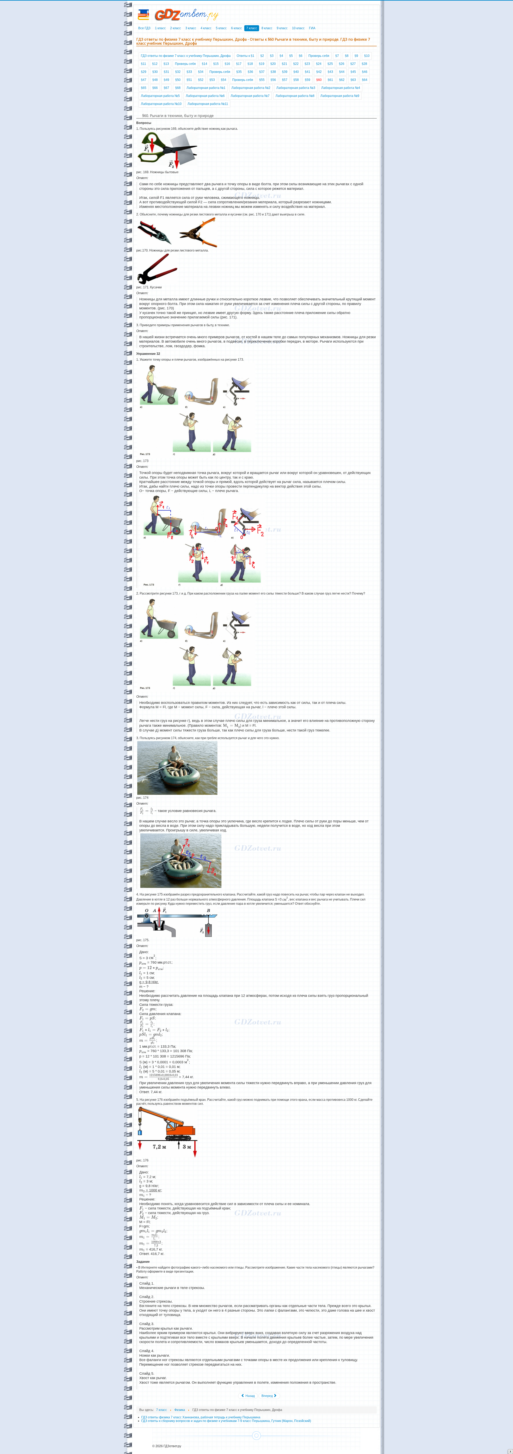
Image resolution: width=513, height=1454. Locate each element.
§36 (250, 71)
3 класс (190, 28)
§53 (212, 80)
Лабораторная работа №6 (205, 96)
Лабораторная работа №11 (208, 104)
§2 (262, 55)
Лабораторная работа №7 (250, 96)
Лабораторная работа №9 (339, 96)
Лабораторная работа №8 (295, 96)
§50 (178, 80)
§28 (364, 63)
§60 (319, 80)
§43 (330, 71)
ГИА (312, 28)
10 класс (298, 28)
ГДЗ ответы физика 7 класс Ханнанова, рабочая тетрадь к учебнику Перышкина (200, 1417)
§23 (307, 63)
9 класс (282, 28)
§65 (143, 88)
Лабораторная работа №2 (250, 88)
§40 (296, 71)
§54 (223, 80)
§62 (341, 80)
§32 (178, 71)
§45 (353, 71)
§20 (273, 63)
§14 (204, 63)
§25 (330, 63)
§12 (155, 63)
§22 (296, 63)
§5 (291, 55)
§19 (261, 63)
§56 (273, 80)
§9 (356, 55)
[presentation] (231, 725)
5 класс (221, 28)
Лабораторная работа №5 (160, 96)
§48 (155, 80)
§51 (189, 80)
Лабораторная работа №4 (340, 88)
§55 (262, 80)
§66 (155, 88)
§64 (364, 80)
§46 (364, 71)
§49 (166, 80)
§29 (143, 71)
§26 (341, 63)
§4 (281, 55)
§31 (166, 71)
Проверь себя (318, 55)
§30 (155, 71)
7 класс (251, 28)
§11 (143, 63)
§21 (284, 63)
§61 (330, 80)
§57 (284, 80)
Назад (250, 1396)
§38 (273, 71)
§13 (166, 63)
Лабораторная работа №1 (206, 88)
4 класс (206, 28)
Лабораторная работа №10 (161, 104)
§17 (238, 63)
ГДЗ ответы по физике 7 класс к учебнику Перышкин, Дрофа (186, 55)
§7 (337, 55)
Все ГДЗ (144, 28)
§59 (307, 80)
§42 (319, 71)
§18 (250, 63)
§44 (341, 71)
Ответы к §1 (245, 55)
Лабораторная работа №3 (295, 88)
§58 (296, 80)
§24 (318, 63)
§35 (239, 71)
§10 (367, 55)
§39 (284, 71)
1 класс (160, 28)
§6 (300, 55)
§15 (216, 63)
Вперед (268, 1396)
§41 (307, 71)
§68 (178, 88)
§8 (346, 55)
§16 (227, 63)
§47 (143, 80)
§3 (272, 55)
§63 (353, 80)
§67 (166, 88)
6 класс (236, 28)
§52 (200, 80)
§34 (200, 71)
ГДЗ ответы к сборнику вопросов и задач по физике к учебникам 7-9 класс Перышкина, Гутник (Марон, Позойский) (226, 1421)
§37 (262, 71)
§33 (189, 71)
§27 (353, 63)
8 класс (267, 28)
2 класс (175, 28)
